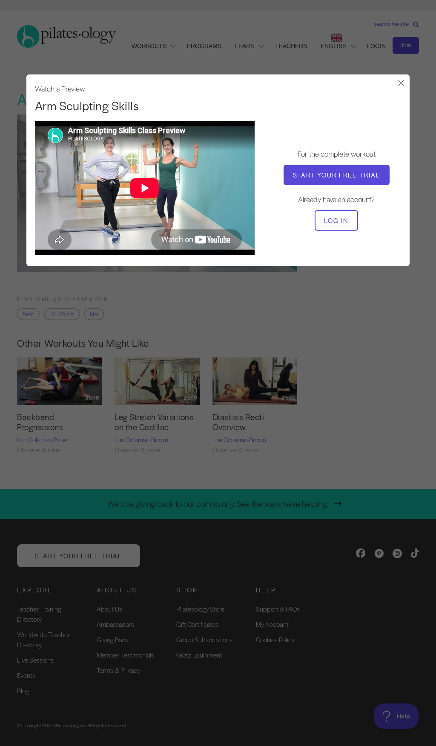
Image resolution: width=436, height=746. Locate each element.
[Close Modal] (401, 84)
